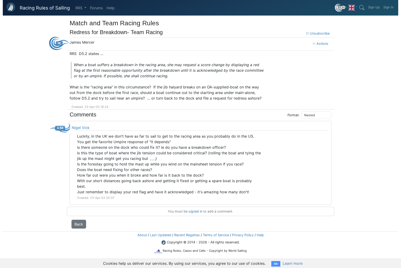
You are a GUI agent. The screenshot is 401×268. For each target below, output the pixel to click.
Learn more (293, 263)
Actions (322, 43)
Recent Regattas (187, 235)
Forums (96, 8)
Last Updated (160, 235)
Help (111, 8)
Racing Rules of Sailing (45, 8)
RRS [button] (79, 8)
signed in (195, 211)
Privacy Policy (243, 235)
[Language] (353, 6)
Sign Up (374, 7)
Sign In (388, 7)
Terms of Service (216, 235)
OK (276, 263)
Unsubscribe (319, 33)
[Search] (361, 7)
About (142, 235)
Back (78, 224)
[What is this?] (341, 8)
